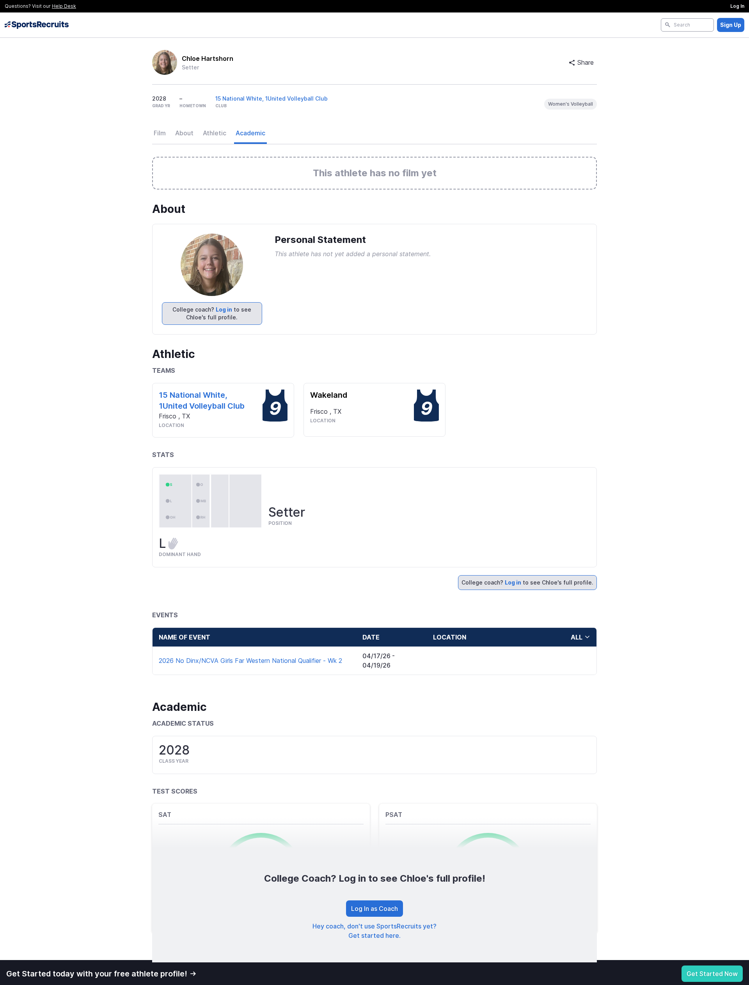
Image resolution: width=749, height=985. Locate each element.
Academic (250, 133)
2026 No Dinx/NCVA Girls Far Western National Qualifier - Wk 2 (250, 660)
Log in (224, 309)
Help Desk (64, 6)
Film (160, 133)
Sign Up (730, 24)
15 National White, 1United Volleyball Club (271, 98)
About (184, 133)
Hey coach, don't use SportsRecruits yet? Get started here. (374, 930)
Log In (737, 6)
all (576, 637)
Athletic (214, 133)
